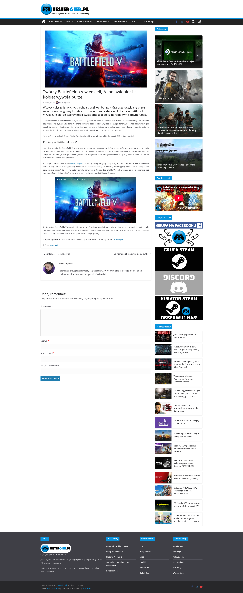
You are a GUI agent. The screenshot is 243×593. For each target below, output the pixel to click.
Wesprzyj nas (178, 573)
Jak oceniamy (178, 562)
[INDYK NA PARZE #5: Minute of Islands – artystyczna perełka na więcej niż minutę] (163, 519)
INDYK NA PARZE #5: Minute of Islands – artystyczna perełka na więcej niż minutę (186, 518)
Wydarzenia (101, 22)
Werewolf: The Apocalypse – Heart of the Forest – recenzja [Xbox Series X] (187, 364)
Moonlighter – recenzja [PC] (57, 253)
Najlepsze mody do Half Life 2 (171, 98)
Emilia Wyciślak (64, 102)
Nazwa (44, 340)
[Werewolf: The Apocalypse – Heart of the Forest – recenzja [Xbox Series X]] (163, 365)
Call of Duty (145, 573)
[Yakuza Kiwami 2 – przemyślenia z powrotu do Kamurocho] (163, 408)
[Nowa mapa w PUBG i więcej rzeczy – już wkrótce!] (163, 435)
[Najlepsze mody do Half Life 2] (178, 86)
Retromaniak (111, 571)
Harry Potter (145, 551)
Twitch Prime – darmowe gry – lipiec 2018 (186, 422)
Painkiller (144, 562)
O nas (135, 22)
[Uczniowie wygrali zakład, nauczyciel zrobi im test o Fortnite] (163, 449)
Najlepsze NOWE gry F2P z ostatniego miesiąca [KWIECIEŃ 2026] (185, 491)
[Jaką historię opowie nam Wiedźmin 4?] (163, 336)
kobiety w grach (77, 163)
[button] (60, 22)
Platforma (54, 22)
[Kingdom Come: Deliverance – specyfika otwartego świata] (178, 155)
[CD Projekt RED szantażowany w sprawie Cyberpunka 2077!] (163, 505)
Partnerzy (177, 567)
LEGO (142, 557)
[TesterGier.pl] (43, 22)
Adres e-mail (47, 353)
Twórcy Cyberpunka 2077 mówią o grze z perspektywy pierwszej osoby (186, 349)
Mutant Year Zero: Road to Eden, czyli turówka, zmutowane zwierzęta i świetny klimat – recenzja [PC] (176, 130)
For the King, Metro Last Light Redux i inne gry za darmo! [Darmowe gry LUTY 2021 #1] (187, 393)
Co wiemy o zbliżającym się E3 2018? (131, 253)
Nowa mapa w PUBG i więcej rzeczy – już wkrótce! (186, 435)
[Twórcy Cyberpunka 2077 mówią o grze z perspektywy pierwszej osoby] (163, 350)
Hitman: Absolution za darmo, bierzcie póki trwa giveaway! (187, 477)
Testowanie (119, 22)
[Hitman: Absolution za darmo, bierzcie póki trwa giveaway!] (163, 477)
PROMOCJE (149, 22)
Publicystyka (83, 22)
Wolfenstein (145, 567)
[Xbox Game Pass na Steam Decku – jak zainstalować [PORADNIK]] (178, 51)
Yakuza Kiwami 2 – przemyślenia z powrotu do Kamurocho (186, 408)
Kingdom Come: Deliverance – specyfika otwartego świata (176, 166)
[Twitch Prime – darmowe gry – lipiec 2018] (163, 422)
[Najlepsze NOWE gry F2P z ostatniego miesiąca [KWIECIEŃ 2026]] (163, 491)
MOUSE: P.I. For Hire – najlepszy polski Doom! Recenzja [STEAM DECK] (184, 463)
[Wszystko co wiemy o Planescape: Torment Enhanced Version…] (163, 379)
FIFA (141, 546)
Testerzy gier (118, 239)
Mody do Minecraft (114, 551)
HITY (68, 22)
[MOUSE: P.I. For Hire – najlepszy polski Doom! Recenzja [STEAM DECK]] (163, 464)
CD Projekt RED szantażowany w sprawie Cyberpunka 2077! (187, 504)
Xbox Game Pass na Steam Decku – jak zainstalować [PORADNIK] (175, 62)
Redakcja (177, 551)
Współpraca (178, 546)
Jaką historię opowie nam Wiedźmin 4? (185, 336)
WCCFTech (53, 245)
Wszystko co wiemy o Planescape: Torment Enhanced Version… (183, 379)
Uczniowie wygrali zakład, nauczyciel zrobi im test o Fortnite (185, 448)
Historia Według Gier (115, 557)
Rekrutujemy (178, 557)
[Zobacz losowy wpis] (199, 22)
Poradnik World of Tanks (117, 546)
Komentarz (46, 306)
